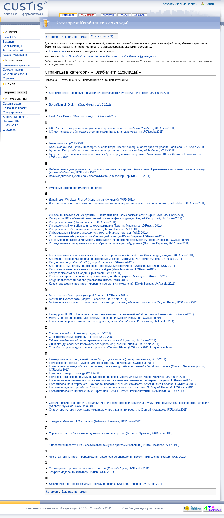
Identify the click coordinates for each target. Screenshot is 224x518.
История (124, 15)
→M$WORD (10, 125)
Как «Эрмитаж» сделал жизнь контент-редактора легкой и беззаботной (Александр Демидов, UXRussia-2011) (121, 255)
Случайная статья (15, 74)
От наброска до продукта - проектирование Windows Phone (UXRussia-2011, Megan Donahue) (110, 347)
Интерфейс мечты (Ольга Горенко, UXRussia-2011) (82, 222)
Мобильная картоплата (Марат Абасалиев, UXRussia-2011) (88, 299)
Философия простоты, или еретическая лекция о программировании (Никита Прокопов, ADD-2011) (114, 445)
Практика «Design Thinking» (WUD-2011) (75, 373)
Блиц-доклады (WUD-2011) (66, 143)
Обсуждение (87, 15)
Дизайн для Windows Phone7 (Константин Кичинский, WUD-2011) (92, 199)
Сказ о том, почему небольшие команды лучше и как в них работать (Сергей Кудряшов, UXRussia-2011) (118, 409)
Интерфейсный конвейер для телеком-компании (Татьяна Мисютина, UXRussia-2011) (105, 225)
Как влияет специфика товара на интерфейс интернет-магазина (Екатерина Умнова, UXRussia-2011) (115, 258)
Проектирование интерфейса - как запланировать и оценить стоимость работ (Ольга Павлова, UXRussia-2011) (122, 384)
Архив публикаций (15, 54)
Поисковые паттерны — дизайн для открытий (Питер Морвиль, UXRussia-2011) (101, 362)
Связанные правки (15, 108)
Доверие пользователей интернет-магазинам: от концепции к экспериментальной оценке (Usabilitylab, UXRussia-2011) (127, 203)
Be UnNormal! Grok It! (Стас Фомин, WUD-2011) (80, 104)
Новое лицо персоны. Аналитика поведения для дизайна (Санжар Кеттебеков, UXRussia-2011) (111, 321)
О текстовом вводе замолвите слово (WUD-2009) (81, 336)
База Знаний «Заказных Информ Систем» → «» (109, 56)
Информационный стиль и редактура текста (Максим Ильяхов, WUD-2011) (98, 232)
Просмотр (108, 15)
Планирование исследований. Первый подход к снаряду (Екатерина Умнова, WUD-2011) (107, 359)
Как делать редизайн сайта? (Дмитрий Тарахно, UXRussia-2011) (91, 262)
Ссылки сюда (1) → (104, 36)
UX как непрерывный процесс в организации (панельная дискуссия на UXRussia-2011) (106, 131)
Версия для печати (15, 116)
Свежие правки (13, 69)
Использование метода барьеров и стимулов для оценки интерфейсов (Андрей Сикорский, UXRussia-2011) (120, 239)
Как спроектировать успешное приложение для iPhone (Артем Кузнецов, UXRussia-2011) (108, 276)
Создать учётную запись (180, 4)
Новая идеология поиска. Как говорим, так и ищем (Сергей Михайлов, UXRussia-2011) (106, 317)
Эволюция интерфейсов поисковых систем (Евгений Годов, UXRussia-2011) (99, 468)
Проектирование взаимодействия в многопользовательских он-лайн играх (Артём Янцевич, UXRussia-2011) (120, 380)
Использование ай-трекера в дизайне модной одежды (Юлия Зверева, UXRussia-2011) (106, 236)
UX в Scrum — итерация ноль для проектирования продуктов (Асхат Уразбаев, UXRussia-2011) (112, 128)
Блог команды (12, 46)
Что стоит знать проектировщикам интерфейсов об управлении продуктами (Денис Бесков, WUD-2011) (117, 456)
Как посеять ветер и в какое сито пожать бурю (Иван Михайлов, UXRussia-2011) (102, 269)
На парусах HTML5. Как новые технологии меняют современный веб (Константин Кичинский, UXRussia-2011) (121, 314)
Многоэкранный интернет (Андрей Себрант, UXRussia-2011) (88, 295)
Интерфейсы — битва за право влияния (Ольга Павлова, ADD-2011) (94, 229)
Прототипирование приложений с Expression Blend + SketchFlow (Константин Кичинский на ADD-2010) (116, 391)
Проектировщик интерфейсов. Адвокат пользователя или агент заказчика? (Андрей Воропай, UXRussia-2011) (121, 387)
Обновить (139, 15)
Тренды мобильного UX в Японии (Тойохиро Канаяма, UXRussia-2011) (95, 421)
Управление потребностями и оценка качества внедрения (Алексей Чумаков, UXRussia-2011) (110, 433)
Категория (68, 15)
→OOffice (9, 130)
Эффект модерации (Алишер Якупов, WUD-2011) (81, 472)
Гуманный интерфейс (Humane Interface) (75, 187)
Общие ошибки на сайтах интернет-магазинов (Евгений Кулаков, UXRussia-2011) (102, 340)
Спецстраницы (12, 112)
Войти (209, 4)
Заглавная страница (16, 65)
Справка (8, 78)
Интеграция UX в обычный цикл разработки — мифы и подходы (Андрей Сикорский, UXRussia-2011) (115, 218)
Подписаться (57, 51)
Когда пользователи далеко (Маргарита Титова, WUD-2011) (88, 280)
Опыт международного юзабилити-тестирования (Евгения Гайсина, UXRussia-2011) (104, 344)
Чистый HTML (12, 121)
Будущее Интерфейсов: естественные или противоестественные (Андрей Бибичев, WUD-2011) (112, 150)
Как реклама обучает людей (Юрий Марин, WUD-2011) (85, 273)
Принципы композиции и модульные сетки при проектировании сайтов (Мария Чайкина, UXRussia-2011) (117, 376)
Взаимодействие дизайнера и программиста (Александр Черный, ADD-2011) (99, 176)
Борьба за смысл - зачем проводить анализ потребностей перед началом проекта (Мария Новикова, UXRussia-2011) (126, 147)
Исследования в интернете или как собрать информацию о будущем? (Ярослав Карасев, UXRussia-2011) (119, 243)
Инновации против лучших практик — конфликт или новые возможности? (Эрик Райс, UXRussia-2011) (116, 215)
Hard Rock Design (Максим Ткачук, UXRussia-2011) (82, 116)
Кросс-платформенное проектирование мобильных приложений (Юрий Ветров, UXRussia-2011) (112, 283)
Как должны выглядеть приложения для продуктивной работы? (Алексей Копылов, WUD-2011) (112, 265)
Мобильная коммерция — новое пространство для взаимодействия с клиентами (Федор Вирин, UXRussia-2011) (123, 302)
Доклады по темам (74, 36)
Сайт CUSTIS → (13, 37)
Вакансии (9, 41)
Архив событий (13, 50)
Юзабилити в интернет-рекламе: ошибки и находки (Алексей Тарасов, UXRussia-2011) (106, 483)
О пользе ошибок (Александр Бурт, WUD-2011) (80, 333)
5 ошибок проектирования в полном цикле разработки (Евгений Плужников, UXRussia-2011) (109, 92)
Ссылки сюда (12, 103)
